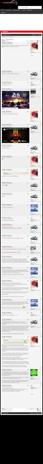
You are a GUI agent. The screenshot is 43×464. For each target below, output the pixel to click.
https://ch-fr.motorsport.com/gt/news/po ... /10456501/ (11, 252)
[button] (31, 41)
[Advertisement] (21, 22)
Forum (36, 10)
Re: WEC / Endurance (7, 42)
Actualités (8, 10)
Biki (31, 50)
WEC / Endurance (7, 39)
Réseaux (3, 12)
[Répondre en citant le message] (28, 43)
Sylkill (31, 82)
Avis (24, 10)
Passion (30, 10)
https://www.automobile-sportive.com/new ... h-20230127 (12, 228)
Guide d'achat (17, 10)
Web (31, 76)
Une (3, 10)
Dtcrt (5, 205)
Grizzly (32, 376)
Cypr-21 (32, 94)
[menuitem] (9, 35)
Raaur (5, 247)
